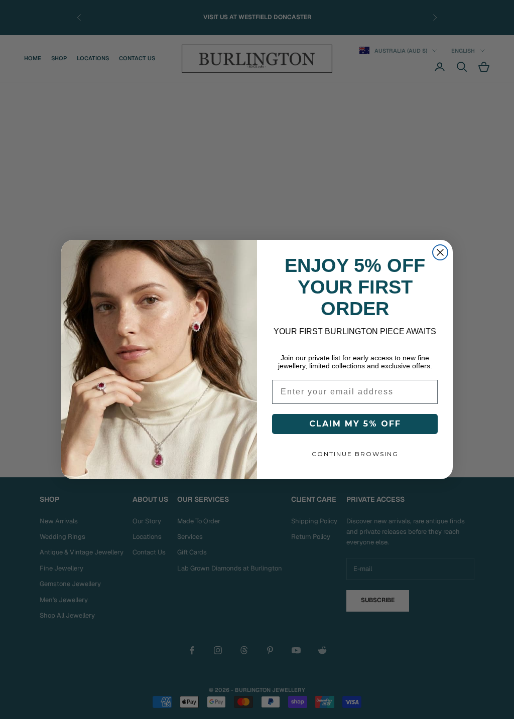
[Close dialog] (440, 252)
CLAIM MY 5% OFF (355, 423)
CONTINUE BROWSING (355, 454)
